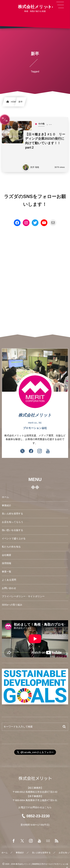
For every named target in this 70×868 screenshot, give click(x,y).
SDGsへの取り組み (12, 604)
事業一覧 (6, 571)
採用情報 (6, 563)
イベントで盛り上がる (14, 538)
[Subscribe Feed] (56, 841)
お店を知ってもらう (12, 522)
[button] (60, 5)
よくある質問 (9, 580)
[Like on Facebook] (31, 451)
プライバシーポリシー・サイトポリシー (23, 596)
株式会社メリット (35, 7)
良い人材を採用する (12, 513)
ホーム (5, 497)
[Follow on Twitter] (22, 451)
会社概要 (6, 555)
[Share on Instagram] (39, 451)
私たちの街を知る (11, 546)
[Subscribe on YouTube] (47, 451)
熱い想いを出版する (12, 530)
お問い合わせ (9, 588)
